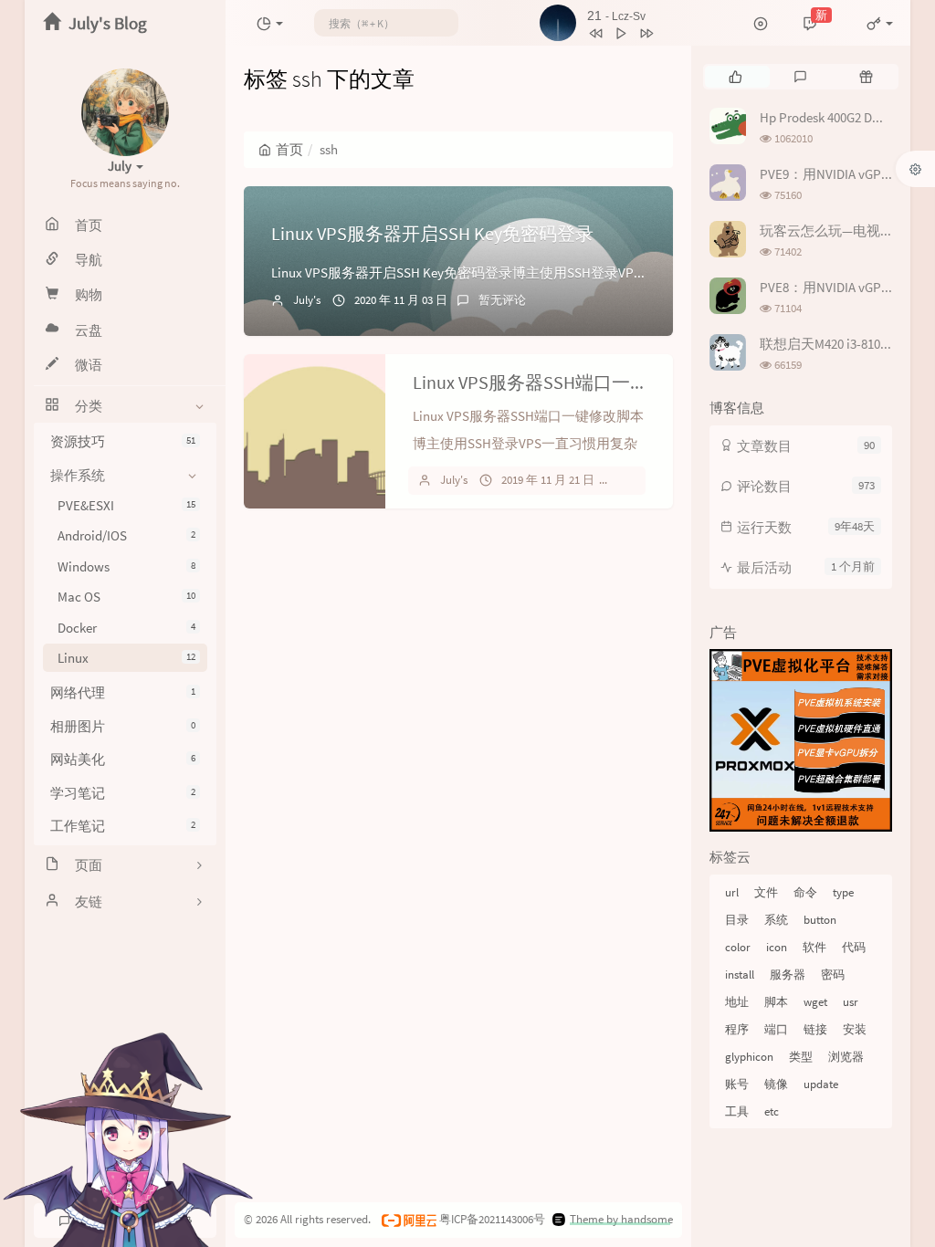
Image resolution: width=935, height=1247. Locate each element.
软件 (814, 947)
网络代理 (122, 692)
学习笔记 (122, 793)
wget (815, 1002)
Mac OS (126, 596)
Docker (126, 627)
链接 (815, 1029)
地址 (737, 1002)
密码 (833, 974)
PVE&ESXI (126, 505)
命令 (805, 892)
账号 (737, 1084)
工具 (737, 1111)
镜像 (776, 1084)
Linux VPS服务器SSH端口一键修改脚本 (567, 382)
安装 (855, 1029)
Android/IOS (126, 535)
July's (306, 300)
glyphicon (749, 1056)
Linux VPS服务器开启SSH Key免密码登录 (432, 233)
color (738, 947)
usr (850, 1002)
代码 (854, 947)
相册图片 (122, 726)
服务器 (787, 974)
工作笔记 (122, 825)
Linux (126, 657)
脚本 (776, 1002)
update (821, 1084)
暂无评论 (502, 300)
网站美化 (122, 759)
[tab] (735, 76)
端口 (776, 1029)
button (820, 919)
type (843, 892)
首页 (289, 149)
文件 (766, 892)
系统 (776, 919)
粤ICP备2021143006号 (492, 1219)
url (732, 892)
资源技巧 (122, 441)
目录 (737, 919)
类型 (801, 1056)
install (739, 974)
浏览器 (846, 1056)
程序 (737, 1029)
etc (771, 1111)
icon (776, 947)
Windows (126, 566)
